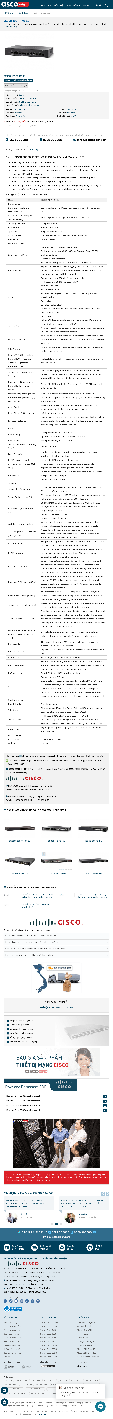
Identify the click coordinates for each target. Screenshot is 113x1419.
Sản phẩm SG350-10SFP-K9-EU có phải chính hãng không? (32, 942)
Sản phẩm (73, 5)
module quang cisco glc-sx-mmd (16, 1393)
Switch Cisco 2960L (49, 1326)
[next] (107, 1194)
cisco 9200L (36, 1380)
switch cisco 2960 (76, 1380)
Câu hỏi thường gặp (12, 1345)
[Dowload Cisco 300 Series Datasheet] (105, 1101)
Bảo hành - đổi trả (11, 1333)
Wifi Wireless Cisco (85, 1326)
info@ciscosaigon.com (92, 139)
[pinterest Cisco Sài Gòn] (33, 1300)
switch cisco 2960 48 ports (35, 1389)
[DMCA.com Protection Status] (47, 1366)
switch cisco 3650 (26, 1384)
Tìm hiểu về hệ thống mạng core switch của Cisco (35, 906)
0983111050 (40, 1284)
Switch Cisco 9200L (49, 1349)
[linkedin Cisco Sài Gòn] (27, 1300)
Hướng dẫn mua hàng (13, 1349)
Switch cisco (9, 1380)
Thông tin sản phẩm (15, 149)
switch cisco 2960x (92, 1380)
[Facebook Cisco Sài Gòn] (6, 1300)
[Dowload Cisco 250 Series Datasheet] (105, 1110)
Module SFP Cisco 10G (86, 1353)
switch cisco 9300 (49, 1380)
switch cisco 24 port (54, 1389)
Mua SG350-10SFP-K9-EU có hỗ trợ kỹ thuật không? (29, 955)
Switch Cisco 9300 (48, 1353)
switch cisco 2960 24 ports (14, 1389)
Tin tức (87, 5)
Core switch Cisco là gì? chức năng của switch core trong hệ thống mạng (93, 896)
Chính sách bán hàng (12, 1326)
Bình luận (34, 149)
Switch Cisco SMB (48, 1330)
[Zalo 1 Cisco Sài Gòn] (4, 1391)
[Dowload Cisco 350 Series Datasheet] (105, 1096)
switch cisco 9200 (22, 1380)
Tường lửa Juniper (85, 1345)
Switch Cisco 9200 (48, 1345)
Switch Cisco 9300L (49, 1356)
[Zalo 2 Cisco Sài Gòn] (4, 1402)
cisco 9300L (63, 1380)
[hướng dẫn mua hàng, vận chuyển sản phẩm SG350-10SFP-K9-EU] (56, 978)
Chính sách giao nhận (13, 1337)
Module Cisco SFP (85, 1330)
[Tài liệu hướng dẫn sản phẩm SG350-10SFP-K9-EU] (56, 1143)
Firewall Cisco (83, 1337)
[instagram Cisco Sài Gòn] (22, 1300)
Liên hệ (97, 5)
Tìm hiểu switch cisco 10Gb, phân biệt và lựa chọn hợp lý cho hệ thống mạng (38, 896)
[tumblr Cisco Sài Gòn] (38, 1300)
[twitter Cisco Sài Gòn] (11, 1300)
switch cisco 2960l (11, 1384)
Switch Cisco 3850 (48, 1337)
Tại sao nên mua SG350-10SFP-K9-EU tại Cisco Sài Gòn (31, 936)
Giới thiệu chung (10, 1322)
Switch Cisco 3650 (48, 1333)
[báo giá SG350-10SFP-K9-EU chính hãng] (56, 1062)
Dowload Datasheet (13, 1353)
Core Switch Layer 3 (86, 1322)
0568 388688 (52, 139)
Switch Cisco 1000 (48, 1341)
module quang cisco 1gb (38, 1393)
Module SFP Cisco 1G (86, 1349)
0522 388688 (18, 139)
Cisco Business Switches (88, 1356)
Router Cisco (82, 1333)
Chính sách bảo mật (12, 1330)
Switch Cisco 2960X (49, 1322)
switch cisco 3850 (42, 1384)
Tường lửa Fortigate (86, 1341)
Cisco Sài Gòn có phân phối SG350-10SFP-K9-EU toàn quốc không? (36, 948)
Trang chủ (45, 5)
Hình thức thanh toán (13, 1341)
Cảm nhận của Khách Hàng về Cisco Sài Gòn (28, 1193)
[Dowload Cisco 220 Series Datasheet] (105, 1105)
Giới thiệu (59, 5)
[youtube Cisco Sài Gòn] (16, 1300)
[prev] (103, 1194)
